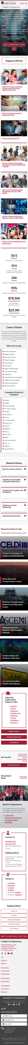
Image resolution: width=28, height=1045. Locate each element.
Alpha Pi (8, 815)
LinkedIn (11, 888)
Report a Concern (17, 1038)
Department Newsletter (23, 777)
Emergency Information (7, 1038)
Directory (3, 963)
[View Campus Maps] (2, 1029)
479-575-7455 (9, 950)
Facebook (11, 883)
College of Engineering (10, 7)
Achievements (14, 742)
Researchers (4, 992)
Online (8, 1016)
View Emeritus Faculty (22, 756)
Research (8, 1002)
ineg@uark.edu (10, 841)
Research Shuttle (5, 978)
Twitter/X (18, 895)
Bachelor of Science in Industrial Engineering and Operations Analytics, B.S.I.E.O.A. (12, 88)
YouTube (11, 890)
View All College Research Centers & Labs (13, 533)
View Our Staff (22, 754)
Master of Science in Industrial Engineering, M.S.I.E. (11, 114)
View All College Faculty (22, 760)
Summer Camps (5, 981)
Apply (6, 44)
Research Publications (14, 737)
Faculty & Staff (5, 988)
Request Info (14, 44)
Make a (7, 1024)
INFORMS (8, 822)
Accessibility (6, 1039)
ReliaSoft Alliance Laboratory (14, 708)
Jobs (2, 957)
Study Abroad (14, 928)
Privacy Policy (12, 1039)
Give (14, 49)
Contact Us (4, 960)
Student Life (21, 1001)
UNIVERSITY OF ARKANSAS (14, 998)
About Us (14, 911)
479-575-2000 (8, 1032)
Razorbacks (19, 1002)
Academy (14, 915)
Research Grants (14, 731)
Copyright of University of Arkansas (14, 1043)
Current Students (5, 985)
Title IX (24, 1038)
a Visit (9, 1020)
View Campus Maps (9, 1031)
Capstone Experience (14, 919)
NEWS (3, 1009)
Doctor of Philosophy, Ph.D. (11, 138)
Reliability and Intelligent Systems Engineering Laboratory (15, 717)
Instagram (11, 885)
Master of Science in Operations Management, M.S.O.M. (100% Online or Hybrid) (14, 164)
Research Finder (5, 974)
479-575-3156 (10, 844)
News (13, 1002)
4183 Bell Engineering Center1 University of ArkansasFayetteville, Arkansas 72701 (8, 946)
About (4, 1001)
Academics (14, 1001)
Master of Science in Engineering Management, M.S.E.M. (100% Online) (12, 191)
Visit (22, 44)
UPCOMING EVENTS (9, 1012)
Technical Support (14, 924)
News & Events (5, 967)
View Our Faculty (14, 765)
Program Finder (5, 970)
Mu (12, 815)
